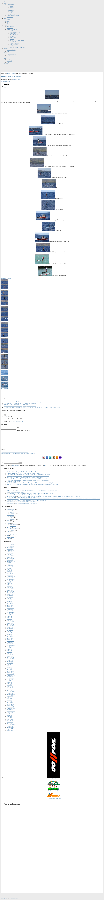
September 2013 (11, 628)
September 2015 (11, 595)
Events (5, 52)
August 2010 (10, 679)
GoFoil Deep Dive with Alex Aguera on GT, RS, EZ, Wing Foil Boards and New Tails (28, 476)
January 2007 (10, 730)
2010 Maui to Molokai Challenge (11, 76)
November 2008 (11, 708)
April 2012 (9, 652)
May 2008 (9, 716)
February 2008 (10, 720)
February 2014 (10, 621)
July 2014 (9, 615)
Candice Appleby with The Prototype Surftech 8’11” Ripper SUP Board (18, 453)
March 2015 (10, 604)
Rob (8, 492)
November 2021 (11, 550)
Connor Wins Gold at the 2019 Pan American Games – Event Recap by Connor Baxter (28, 480)
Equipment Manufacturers (13, 15)
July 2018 (9, 562)
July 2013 (9, 631)
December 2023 (10, 546)
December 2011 (10, 657)
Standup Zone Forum (15, 32)
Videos (8, 23)
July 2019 (9, 554)
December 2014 (10, 608)
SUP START (10, 490)
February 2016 (10, 588)
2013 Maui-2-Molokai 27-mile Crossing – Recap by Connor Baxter (20, 406)
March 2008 (10, 719)
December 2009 (10, 690)
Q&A (11, 521)
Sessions (6, 48)
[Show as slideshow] (6, 278)
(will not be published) (23, 430)
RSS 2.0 (46, 465)
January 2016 (10, 590)
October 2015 (10, 594)
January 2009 (10, 705)
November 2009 (11, 691)
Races (8, 55)
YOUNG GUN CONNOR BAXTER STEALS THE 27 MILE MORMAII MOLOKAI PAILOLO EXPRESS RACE (33, 407)
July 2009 (9, 697)
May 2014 (9, 617)
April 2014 (9, 619)
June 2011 (9, 665)
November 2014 (11, 609)
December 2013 (10, 624)
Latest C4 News (14, 30)
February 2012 (10, 654)
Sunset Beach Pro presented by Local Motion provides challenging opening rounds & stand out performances (33, 484)
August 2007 (10, 729)
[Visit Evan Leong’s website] (16, 79)
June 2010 (9, 682)
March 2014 (10, 620)
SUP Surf (9, 51)
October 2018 (10, 560)
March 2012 (10, 653)
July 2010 (9, 680)
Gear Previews (10, 4)
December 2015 (10, 591)
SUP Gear (6, 3)
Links (8, 62)
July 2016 (9, 582)
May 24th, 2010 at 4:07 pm (16, 421)
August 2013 (10, 630)
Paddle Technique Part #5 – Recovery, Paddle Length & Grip (25, 494)
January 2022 (10, 549)
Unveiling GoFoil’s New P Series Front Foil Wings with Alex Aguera (23, 473)
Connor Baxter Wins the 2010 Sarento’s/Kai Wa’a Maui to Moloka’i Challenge (23, 402)
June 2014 (9, 616)
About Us (9, 59)
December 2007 (10, 723)
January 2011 (10, 672)
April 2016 (9, 586)
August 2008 (10, 712)
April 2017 (9, 572)
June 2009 (9, 698)
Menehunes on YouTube (53, 791)
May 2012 (9, 650)
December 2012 (10, 641)
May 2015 (9, 601)
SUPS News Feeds (14, 43)
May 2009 (9, 700)
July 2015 (9, 598)
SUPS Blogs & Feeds (12, 29)
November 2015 (11, 593)
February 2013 (10, 638)
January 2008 (10, 722)
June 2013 (9, 632)
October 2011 (10, 660)
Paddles (11, 7)
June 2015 (9, 599)
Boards (11, 6)
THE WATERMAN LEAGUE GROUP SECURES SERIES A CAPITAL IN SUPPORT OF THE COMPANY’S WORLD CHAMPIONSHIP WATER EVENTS (60, 499)
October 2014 (10, 610)
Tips (5, 18)
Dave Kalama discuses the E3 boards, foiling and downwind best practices (24, 477)
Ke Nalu (12, 36)
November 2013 (11, 626)
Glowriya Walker (11, 497)
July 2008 (9, 713)
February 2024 (10, 544)
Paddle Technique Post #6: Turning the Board (28, 497)
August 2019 (10, 553)
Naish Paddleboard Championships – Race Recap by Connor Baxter (20, 403)
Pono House (13, 37)
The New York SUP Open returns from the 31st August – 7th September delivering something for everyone (32, 483)
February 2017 (10, 573)
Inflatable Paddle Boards (13, 499)
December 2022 (10, 547)
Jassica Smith (10, 501)
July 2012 (9, 647)
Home (5, 2)
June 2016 (9, 583)
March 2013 (10, 636)
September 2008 (11, 711)
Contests (9, 56)
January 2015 (10, 606)
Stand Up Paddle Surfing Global (17, 47)
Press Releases (10, 26)
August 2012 (10, 646)
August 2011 (10, 663)
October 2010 (10, 676)
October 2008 (10, 709)
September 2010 (11, 678)
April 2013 (9, 635)
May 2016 (9, 584)
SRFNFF (12, 39)
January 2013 (10, 639)
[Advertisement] (52, 393)
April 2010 (9, 685)
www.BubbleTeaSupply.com (54, 798)
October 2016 (10, 577)
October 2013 (10, 627)
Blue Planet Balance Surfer (13, 481)
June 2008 (9, 715)
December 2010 (10, 674)
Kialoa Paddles (13, 41)
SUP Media (6, 21)
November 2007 (11, 724)
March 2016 (10, 587)
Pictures (9, 22)
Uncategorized (10, 537)
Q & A (8, 19)
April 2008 (9, 718)
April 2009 (9, 701)
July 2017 (9, 568)
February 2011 (10, 671)
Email (5, 87)
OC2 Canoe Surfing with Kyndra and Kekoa (26, 501)
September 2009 (11, 694)
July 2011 (9, 664)
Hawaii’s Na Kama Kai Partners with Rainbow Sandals (15, 452)
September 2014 (11, 612)
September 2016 (11, 579)
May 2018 (9, 564)
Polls (8, 535)
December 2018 (10, 558)
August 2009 (10, 696)
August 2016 (10, 580)
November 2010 (11, 675)
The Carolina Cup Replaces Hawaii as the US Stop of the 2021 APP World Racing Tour (28, 478)
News (5, 25)
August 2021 (10, 551)
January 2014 (10, 623)
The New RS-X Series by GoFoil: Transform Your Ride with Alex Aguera (24, 472)
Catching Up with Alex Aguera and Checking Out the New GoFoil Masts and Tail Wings (28, 474)
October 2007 (10, 726)
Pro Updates (10, 28)
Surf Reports (13, 45)
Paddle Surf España (11, 496)
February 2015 (10, 605)
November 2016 (11, 576)
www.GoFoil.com (53, 779)
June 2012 (9, 649)
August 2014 (10, 613)
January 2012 (10, 656)
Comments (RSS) (14, 898)
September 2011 (10, 661)
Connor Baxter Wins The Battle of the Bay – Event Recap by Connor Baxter (34, 493)
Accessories (12, 8)
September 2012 (11, 645)
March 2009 (10, 702)
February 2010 (10, 687)
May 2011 (9, 667)
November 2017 (11, 565)
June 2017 (9, 569)
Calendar (9, 538)
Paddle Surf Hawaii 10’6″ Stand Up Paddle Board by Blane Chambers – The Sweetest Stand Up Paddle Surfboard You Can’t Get (49, 496)
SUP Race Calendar (11, 54)
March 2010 (10, 686)
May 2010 (9, 683)
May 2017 (9, 571)
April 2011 (9, 668)
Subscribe (6, 63)
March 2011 (9, 669)
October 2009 (10, 693)
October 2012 (10, 643)
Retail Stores (10, 17)
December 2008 (10, 707)
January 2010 (10, 689)
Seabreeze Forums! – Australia (17, 40)
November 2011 (10, 658)
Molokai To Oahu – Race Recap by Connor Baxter (16, 404)
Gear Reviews (10, 10)
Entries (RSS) (4, 898)
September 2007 (11, 727)
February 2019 (10, 555)
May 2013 (9, 634)
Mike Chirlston (10, 493)
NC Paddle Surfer (14, 34)
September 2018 (11, 561)
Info (5, 58)
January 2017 (10, 575)
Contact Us (9, 61)
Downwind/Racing (11, 50)
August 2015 (10, 597)
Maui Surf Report (14, 44)
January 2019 (10, 557)
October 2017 (10, 566)
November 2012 (11, 642)
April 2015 (9, 602)
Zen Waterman (13, 33)
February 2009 (10, 704)
